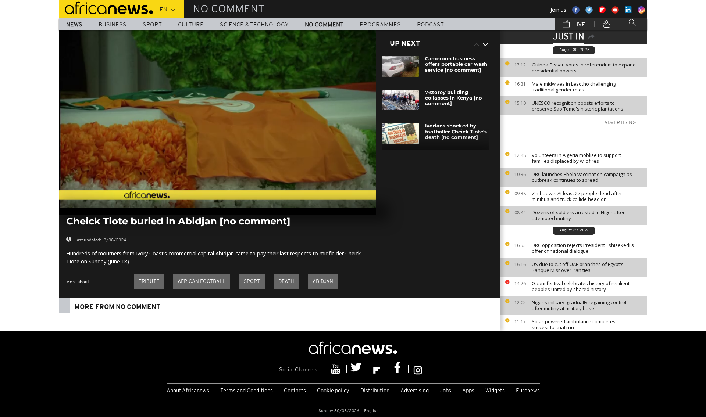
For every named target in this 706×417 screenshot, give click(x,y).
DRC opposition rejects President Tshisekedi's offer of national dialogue (583, 248)
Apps (468, 391)
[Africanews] (106, 7)
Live (578, 25)
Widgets (495, 391)
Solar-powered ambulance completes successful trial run (574, 324)
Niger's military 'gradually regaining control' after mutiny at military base (579, 305)
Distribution (374, 391)
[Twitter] (357, 369)
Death (286, 281)
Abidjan (323, 281)
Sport (152, 25)
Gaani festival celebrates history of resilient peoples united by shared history (581, 286)
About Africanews (188, 391)
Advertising (414, 391)
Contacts (295, 391)
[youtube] (336, 369)
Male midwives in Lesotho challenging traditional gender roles (574, 87)
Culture (191, 25)
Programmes (380, 25)
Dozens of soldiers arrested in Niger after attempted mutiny (578, 215)
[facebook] (398, 369)
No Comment (324, 25)
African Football (201, 281)
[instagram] (418, 369)
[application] (217, 119)
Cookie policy (333, 391)
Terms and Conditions (246, 391)
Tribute (149, 281)
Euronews (528, 391)
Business (112, 25)
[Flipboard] (377, 369)
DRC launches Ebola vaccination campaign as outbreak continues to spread (582, 177)
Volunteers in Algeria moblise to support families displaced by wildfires (576, 158)
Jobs (445, 391)
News (74, 25)
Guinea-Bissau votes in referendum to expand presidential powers (584, 67)
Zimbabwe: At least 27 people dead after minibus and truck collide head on (577, 196)
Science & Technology (254, 25)
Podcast (430, 25)
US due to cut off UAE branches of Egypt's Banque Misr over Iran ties (578, 267)
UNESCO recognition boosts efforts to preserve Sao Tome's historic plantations (577, 106)
